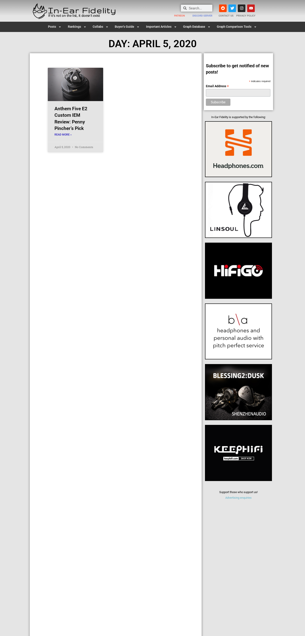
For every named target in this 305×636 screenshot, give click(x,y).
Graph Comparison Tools (234, 27)
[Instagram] (241, 8)
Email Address (217, 86)
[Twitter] (232, 8)
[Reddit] (223, 8)
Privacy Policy (245, 15)
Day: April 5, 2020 (153, 44)
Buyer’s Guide (124, 27)
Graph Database (194, 27)
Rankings (74, 27)
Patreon (179, 15)
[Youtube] (251, 8)
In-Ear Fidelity (82, 10)
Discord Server (202, 15)
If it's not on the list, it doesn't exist (74, 15)
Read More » (63, 134)
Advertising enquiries (238, 497)
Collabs (98, 27)
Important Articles (158, 27)
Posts (52, 27)
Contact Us (226, 15)
